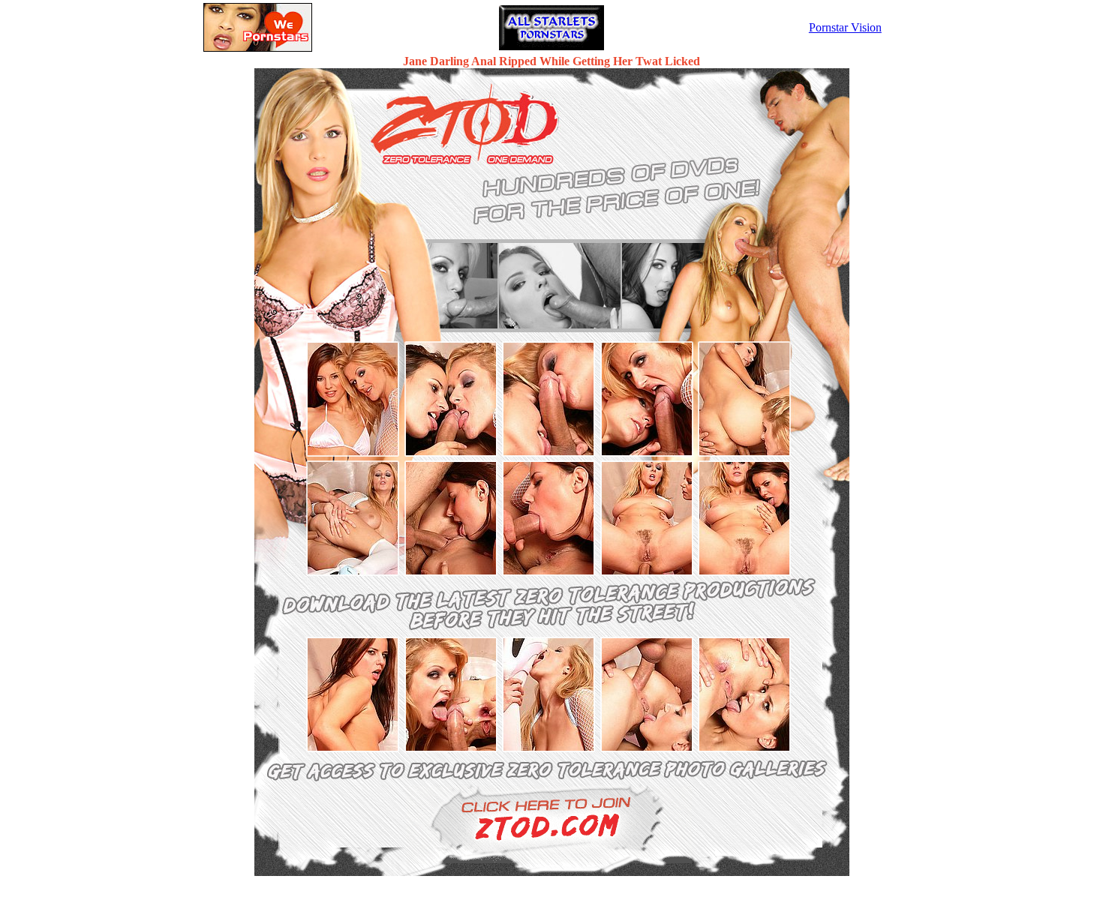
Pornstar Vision (845, 27)
